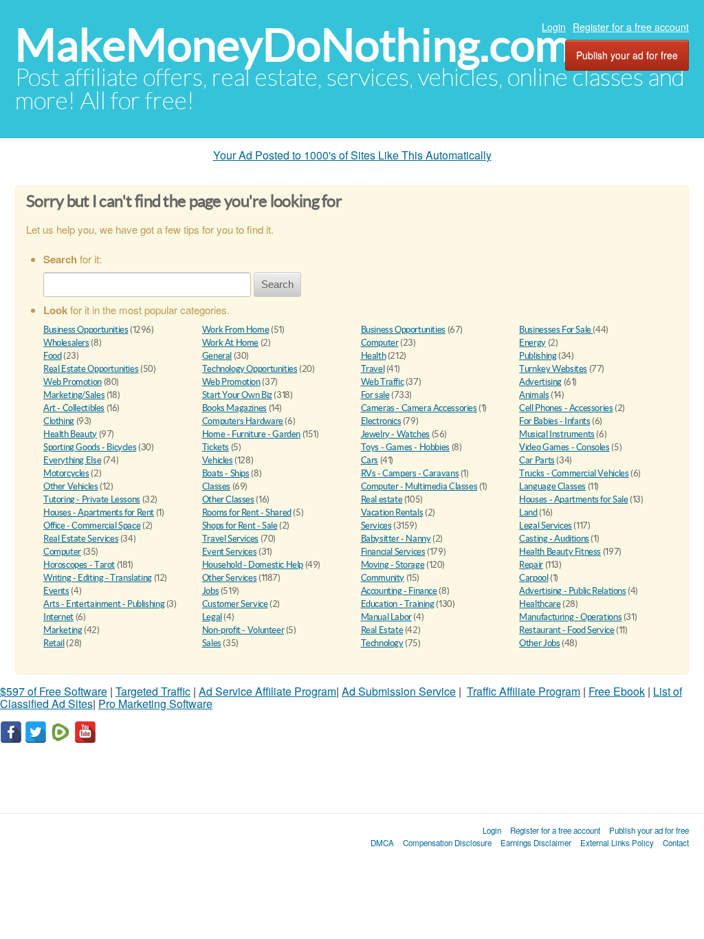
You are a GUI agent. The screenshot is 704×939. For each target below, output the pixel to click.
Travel (373, 369)
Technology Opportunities (250, 369)
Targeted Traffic (153, 691)
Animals (534, 395)
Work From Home (236, 329)
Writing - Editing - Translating (97, 578)
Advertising (540, 382)
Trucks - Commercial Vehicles (573, 473)
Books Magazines (234, 408)
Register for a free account (631, 27)
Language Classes (552, 486)
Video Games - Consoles (564, 447)
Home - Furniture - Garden (251, 434)
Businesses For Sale (556, 329)
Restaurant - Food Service (566, 630)
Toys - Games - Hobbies (405, 447)
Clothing (58, 421)
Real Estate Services (80, 538)
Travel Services (230, 538)
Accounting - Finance (399, 591)
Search (277, 284)
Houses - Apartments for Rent (98, 512)
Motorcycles (66, 473)
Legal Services (545, 525)
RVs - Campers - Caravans (410, 473)
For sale (375, 395)
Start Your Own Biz (237, 395)
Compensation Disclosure (447, 842)
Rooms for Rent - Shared (247, 512)
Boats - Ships (226, 473)
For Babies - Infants (554, 421)
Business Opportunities (85, 329)
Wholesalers (66, 343)
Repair (531, 565)
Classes (216, 486)
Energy (532, 343)
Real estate (382, 499)
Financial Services (393, 551)
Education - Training (397, 604)
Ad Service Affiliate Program (267, 691)
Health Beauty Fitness (560, 551)
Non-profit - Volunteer (243, 630)
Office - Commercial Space (91, 525)
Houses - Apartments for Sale (573, 499)
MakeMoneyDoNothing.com (293, 45)
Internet (58, 617)
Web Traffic (382, 382)
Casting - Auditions (554, 538)
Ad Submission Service (399, 691)
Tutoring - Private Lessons (91, 499)
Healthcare (539, 604)
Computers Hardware (242, 421)
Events (56, 591)
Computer (380, 343)
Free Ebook (616, 691)
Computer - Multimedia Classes (419, 486)
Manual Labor (386, 617)
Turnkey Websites (553, 369)
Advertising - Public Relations (572, 591)
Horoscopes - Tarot (79, 565)
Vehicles (217, 460)
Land (528, 512)
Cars (369, 460)
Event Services (229, 551)
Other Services (229, 578)
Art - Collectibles (73, 408)
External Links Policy (617, 842)
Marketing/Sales (73, 395)
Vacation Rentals (392, 512)
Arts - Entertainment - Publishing (103, 604)
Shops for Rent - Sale (240, 525)
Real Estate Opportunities (90, 369)
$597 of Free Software (53, 691)
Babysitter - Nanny (396, 538)
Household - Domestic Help (252, 565)
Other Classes (228, 499)
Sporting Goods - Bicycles (89, 447)
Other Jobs (539, 643)
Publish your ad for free (627, 55)
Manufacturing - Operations (570, 617)
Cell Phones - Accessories (566, 408)
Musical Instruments (557, 434)
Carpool (533, 578)
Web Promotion (72, 382)
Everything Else (72, 460)
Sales (211, 643)
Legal (212, 617)
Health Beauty (70, 434)
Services (376, 525)
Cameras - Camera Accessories (419, 408)
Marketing (62, 630)
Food (52, 356)
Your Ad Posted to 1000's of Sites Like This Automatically (352, 155)
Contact (676, 842)
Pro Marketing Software (155, 703)
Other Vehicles (70, 486)
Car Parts (537, 460)
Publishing (537, 356)
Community (383, 578)
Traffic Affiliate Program (523, 691)
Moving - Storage (393, 565)
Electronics (381, 421)
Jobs (210, 591)
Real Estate (382, 630)
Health (373, 356)
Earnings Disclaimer (535, 842)
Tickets (215, 447)
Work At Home (230, 343)
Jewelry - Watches (395, 434)
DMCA (382, 842)
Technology (382, 643)
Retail (54, 643)
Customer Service (235, 604)
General (217, 356)
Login (554, 27)
